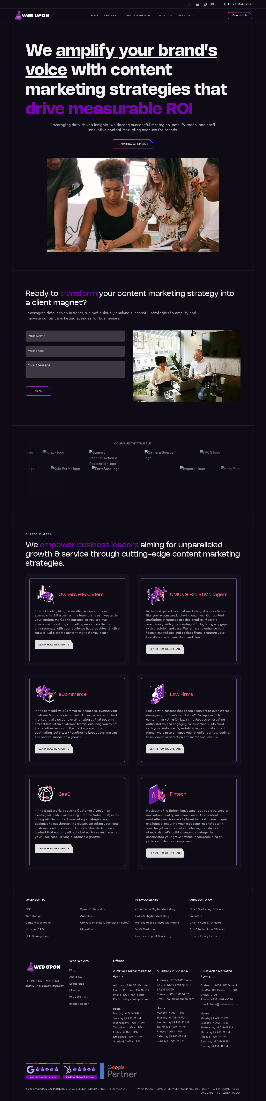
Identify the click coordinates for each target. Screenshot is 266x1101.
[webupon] (32, 15)
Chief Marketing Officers (207, 909)
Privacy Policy (144, 1089)
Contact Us (164, 15)
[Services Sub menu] (118, 15)
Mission (74, 990)
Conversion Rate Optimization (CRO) (104, 922)
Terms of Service (166, 1089)
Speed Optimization (93, 909)
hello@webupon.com (50, 985)
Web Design (33, 916)
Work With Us (78, 997)
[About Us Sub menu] (192, 15)
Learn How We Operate (133, 144)
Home (94, 15)
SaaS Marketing (146, 929)
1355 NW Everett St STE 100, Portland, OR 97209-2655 (175, 985)
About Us (184, 15)
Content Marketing (38, 922)
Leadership (76, 983)
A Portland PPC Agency (172, 970)
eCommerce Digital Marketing (155, 909)
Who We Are (79, 961)
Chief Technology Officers (207, 929)
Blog (72, 970)
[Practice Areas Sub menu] (149, 15)
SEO (28, 909)
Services (110, 15)
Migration (86, 929)
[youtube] (213, 4)
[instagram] (205, 4)
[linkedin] (198, 4)
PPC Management (38, 936)
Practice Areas (136, 15)
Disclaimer (208, 1093)
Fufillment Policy (229, 1093)
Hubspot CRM (35, 929)
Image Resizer (79, 1003)
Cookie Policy (230, 1089)
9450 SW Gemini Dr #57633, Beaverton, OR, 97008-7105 (219, 990)
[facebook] (190, 4)
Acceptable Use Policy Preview (200, 1089)
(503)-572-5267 (178, 994)
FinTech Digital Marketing (152, 916)
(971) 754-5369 (48, 981)
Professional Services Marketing (157, 922)
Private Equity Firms (203, 936)
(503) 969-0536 (222, 999)
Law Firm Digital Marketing (153, 936)
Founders (196, 916)
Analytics (86, 916)
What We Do (35, 900)
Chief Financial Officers (206, 922)
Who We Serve (201, 900)
